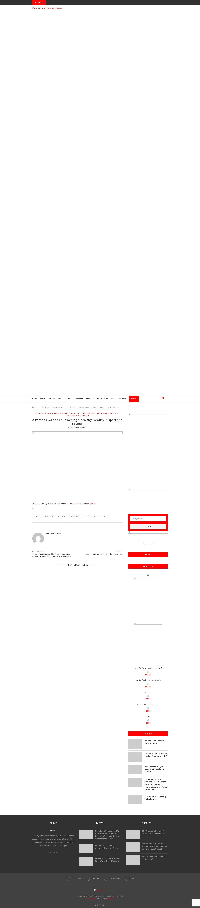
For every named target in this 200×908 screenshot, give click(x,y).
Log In (75, 504)
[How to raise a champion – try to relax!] (135, 744)
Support (87, 516)
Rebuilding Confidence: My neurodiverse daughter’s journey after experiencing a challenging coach (107, 835)
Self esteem (62, 516)
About (42, 399)
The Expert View (83, 416)
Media (69, 399)
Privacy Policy (91, 898)
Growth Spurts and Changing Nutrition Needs (107, 846)
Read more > (53, 852)
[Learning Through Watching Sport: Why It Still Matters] (86, 861)
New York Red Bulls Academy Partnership (63, 2)
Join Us (93, 504)
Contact (122, 399)
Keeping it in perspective (70, 413)
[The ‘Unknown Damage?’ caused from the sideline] (133, 834)
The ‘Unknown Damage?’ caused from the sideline (153, 832)
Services (51, 399)
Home (34, 399)
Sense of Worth (74, 516)
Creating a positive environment (53, 407)
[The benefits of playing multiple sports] (135, 799)
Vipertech (110, 898)
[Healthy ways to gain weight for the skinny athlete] (135, 769)
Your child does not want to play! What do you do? (156, 754)
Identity (36, 516)
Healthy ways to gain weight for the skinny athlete (154, 769)
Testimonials (102, 399)
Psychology (70, 416)
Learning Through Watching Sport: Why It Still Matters (107, 859)
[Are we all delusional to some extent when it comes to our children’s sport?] (133, 847)
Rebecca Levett (81, 427)
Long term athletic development (95, 413)
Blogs (61, 399)
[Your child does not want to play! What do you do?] (135, 757)
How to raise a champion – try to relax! (156, 742)
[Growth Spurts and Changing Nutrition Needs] (86, 848)
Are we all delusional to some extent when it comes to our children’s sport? (154, 846)
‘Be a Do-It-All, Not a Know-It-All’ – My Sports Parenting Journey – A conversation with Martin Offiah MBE (156, 784)
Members (134, 399)
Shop (113, 399)
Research (90, 399)
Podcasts (79, 399)
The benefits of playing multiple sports (155, 797)
